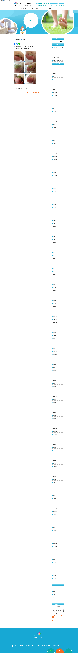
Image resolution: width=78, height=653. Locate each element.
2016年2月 (54, 421)
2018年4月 (54, 338)
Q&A (49, 8)
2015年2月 (54, 460)
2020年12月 (55, 245)
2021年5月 (54, 229)
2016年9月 (54, 399)
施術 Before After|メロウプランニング (5, 0)
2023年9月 (54, 162)
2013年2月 (54, 536)
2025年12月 (55, 92)
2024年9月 (54, 127)
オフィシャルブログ (16, 646)
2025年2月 (54, 117)
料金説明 (37, 8)
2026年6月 (54, 73)
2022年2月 (54, 204)
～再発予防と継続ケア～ (57, 57)
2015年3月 (54, 457)
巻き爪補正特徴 (23, 8)
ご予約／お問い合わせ (62, 8)
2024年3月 (54, 143)
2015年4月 (54, 453)
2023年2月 (54, 172)
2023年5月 (54, 169)
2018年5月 (54, 335)
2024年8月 (54, 130)
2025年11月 (55, 95)
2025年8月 (54, 105)
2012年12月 (55, 543)
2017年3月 (54, 380)
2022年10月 (55, 181)
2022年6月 (54, 191)
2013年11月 (55, 508)
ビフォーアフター (30, 8)
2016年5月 (54, 412)
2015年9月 (54, 437)
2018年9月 (54, 325)
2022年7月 (54, 188)
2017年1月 (54, 386)
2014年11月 (55, 469)
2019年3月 (54, 306)
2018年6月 (54, 332)
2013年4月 (54, 530)
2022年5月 (54, 194)
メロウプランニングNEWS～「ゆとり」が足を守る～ (58, 50)
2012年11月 (55, 546)
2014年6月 (54, 485)
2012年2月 (54, 575)
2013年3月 (54, 533)
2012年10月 (55, 549)
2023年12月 (55, 153)
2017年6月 (54, 370)
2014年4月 (54, 492)
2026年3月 (54, 82)
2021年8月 (54, 220)
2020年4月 (54, 265)
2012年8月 (54, 556)
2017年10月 (55, 357)
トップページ (16, 8)
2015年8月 (54, 441)
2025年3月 (54, 114)
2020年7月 (54, 255)
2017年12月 (55, 351)
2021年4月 (54, 233)
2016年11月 (55, 393)
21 (61, 615)
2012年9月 (54, 552)
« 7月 (52, 620)
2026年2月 (54, 86)
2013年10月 (55, 511)
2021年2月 (54, 239)
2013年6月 (54, 524)
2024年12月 (55, 121)
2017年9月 (54, 361)
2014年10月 (55, 473)
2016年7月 (54, 405)
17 (54, 615)
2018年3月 (54, 341)
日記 (54, 588)
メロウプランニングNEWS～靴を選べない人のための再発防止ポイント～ (58, 47)
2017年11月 (55, 354)
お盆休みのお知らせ (56, 54)
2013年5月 (54, 527)
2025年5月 (54, 108)
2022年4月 (54, 197)
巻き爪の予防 (44, 8)
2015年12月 (55, 428)
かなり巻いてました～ (36, 92)
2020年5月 (54, 261)
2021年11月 (55, 213)
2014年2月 (54, 498)
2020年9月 (54, 252)
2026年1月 (54, 89)
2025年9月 (54, 102)
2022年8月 (54, 185)
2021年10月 (55, 217)
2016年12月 (55, 389)
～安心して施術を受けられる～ (58, 60)
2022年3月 (54, 201)
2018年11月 (55, 319)
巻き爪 (54, 594)
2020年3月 (54, 268)
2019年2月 (54, 309)
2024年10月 (55, 124)
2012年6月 (54, 562)
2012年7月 (54, 559)
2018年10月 (55, 322)
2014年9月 (54, 476)
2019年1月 (54, 313)
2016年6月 (54, 409)
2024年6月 (54, 137)
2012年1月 (54, 578)
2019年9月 (54, 287)
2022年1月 (54, 207)
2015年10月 (55, 434)
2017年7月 (54, 367)
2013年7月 (54, 520)
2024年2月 (54, 146)
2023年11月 (55, 156)
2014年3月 (54, 495)
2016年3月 (54, 418)
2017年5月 (54, 373)
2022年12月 (55, 175)
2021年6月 (54, 226)
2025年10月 (55, 98)
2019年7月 (54, 293)
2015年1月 (54, 463)
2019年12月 (55, 277)
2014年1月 (54, 501)
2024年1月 (54, 149)
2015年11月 (55, 431)
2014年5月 (54, 489)
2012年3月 (54, 572)
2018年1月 (54, 348)
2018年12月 (55, 316)
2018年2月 (54, 345)
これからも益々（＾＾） (27, 92)
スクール (54, 600)
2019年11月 (55, 281)
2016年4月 (54, 415)
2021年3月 (54, 236)
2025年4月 (54, 111)
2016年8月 (54, 402)
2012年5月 (54, 565)
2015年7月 (54, 444)
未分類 (54, 591)
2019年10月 (55, 284)
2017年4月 (54, 377)
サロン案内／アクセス (55, 8)
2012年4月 (54, 568)
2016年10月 (55, 396)
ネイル (54, 597)
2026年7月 (54, 70)
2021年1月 (54, 242)
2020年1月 (54, 274)
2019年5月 (54, 300)
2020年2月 (54, 271)
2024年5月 (54, 140)
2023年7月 (54, 165)
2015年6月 (54, 447)
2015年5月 (54, 450)
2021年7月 (54, 223)
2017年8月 (54, 364)
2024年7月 (54, 133)
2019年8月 (54, 290)
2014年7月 (54, 482)
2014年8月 (54, 479)
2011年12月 (55, 581)
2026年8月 (54, 66)
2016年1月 (54, 425)
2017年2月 (54, 383)
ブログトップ (58, 38)
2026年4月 (54, 79)
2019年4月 (54, 303)
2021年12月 (55, 210)
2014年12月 (55, 466)
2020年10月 (55, 249)
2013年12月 (55, 505)
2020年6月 (54, 258)
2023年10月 (55, 159)
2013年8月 (54, 517)
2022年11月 (55, 178)
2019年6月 (54, 297)
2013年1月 (54, 540)
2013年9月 (54, 514)
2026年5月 (54, 76)
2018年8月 (54, 329)
